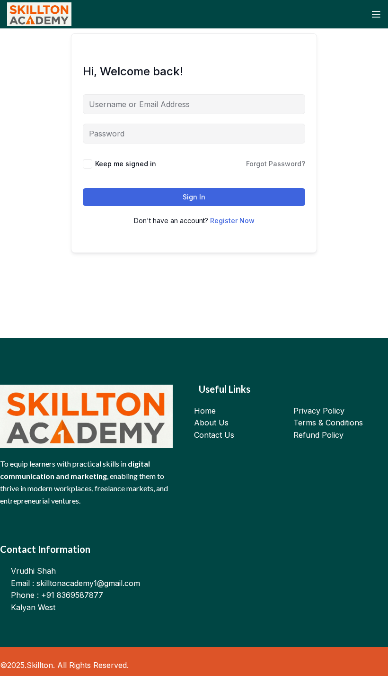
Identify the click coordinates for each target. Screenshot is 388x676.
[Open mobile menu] (376, 14)
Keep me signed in (125, 164)
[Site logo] (39, 13)
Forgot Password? (275, 164)
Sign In (194, 197)
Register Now (232, 220)
